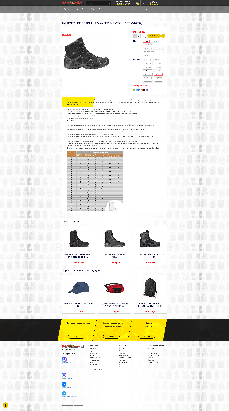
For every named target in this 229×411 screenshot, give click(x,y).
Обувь (92, 355)
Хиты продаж (123, 355)
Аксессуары (94, 367)
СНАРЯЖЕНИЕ (117, 9)
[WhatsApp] (134, 90)
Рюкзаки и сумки (95, 357)
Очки (92, 362)
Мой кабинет (152, 348)
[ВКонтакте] (139, 90)
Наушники (93, 364)
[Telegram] (137, 90)
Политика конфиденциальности (72, 405)
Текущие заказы (153, 351)
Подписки (151, 360)
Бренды (67, 9)
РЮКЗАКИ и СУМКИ (104, 9)
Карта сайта (123, 362)
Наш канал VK (66, 387)
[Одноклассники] (142, 90)
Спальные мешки (96, 369)
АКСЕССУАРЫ (146, 9)
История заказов (153, 355)
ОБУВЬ (93, 9)
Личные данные (153, 353)
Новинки (122, 353)
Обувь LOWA (79, 15)
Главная (64, 15)
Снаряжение (94, 360)
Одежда (93, 351)
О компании (123, 367)
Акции (121, 351)
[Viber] (147, 90)
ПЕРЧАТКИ (85, 9)
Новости (146, 337)
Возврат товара (153, 362)
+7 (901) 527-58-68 (123, 3)
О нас (76, 337)
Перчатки (93, 353)
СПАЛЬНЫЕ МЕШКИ (159, 9)
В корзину (154, 36)
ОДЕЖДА (75, 9)
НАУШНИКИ (134, 9)
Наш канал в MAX (68, 378)
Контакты (155, 4)
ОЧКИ (126, 9)
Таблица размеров (140, 86)
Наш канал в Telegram (69, 396)
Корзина (150, 357)
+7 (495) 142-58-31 (123, 1)
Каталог (69, 15)
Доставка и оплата (125, 357)
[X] (144, 90)
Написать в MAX (67, 362)
